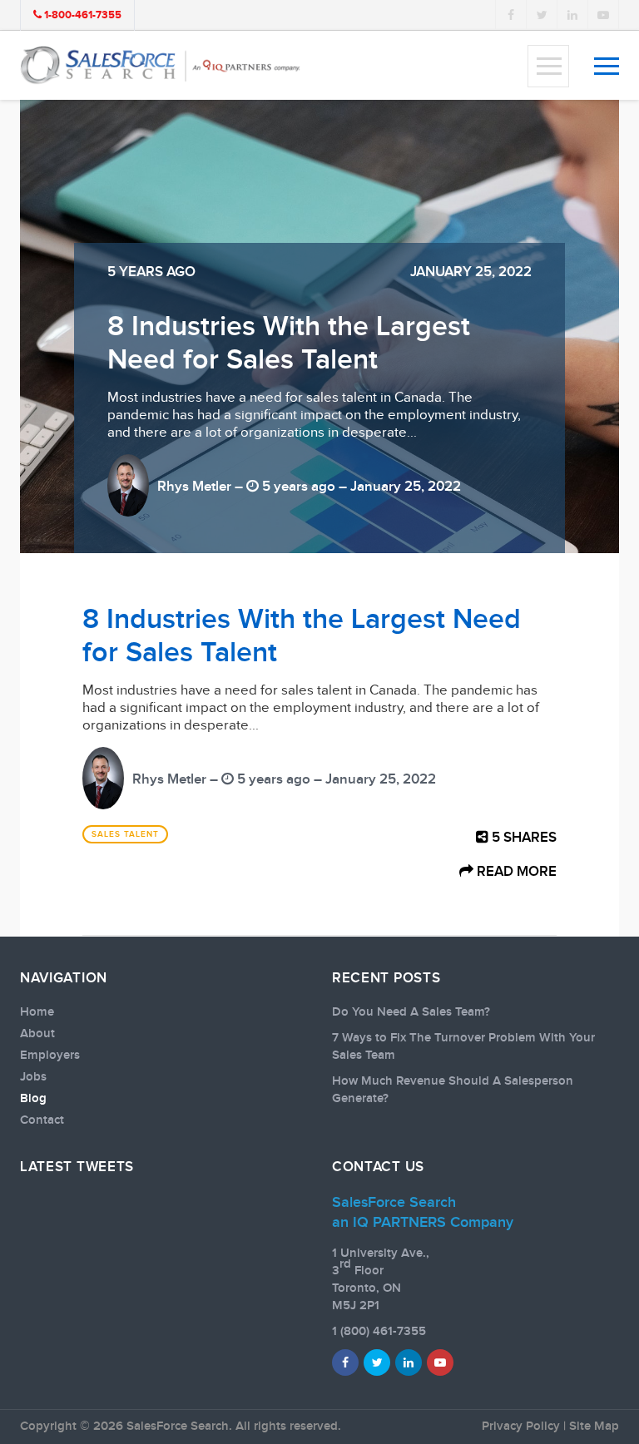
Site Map (594, 1426)
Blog (33, 1098)
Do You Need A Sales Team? (411, 1012)
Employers (50, 1055)
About (37, 1033)
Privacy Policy (521, 1426)
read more (515, 871)
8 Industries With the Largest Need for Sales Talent (288, 343)
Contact (42, 1120)
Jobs (33, 1077)
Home (37, 1012)
